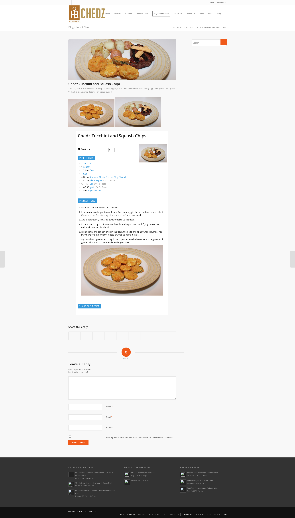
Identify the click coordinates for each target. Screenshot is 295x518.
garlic (161, 88)
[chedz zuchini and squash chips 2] (122, 296)
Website (109, 427)
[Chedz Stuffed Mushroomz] (2, 259)
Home (185, 27)
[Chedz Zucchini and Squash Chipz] (122, 59)
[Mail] (83, 2)
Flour (156, 88)
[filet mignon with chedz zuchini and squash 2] (153, 161)
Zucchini (84, 92)
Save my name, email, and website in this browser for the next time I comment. (139, 437)
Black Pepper (110, 88)
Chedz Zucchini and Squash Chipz (94, 84)
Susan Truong (106, 92)
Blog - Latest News (79, 27)
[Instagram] (78, 2)
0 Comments (88, 88)
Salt (166, 88)
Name (109, 406)
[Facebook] (69, 2)
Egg (151, 88)
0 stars (91, 92)
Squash (172, 88)
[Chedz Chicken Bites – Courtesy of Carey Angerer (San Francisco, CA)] (292, 259)
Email (109, 417)
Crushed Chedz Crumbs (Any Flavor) (133, 88)
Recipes (193, 27)
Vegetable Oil (74, 92)
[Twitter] (74, 2)
